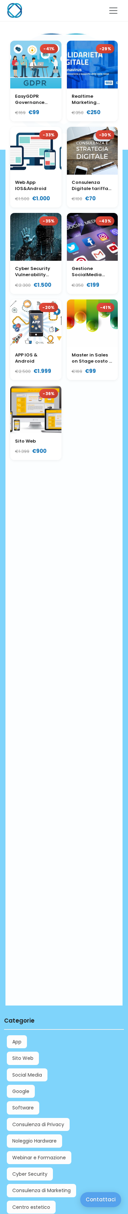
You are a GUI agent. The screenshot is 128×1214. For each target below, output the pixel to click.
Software (23, 1107)
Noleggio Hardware (34, 1140)
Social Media (27, 1074)
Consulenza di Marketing (41, 1190)
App (17, 1041)
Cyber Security (29, 1174)
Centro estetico (31, 1207)
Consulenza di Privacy (38, 1124)
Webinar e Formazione (39, 1157)
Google (20, 1091)
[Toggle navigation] (113, 10)
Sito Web (22, 1058)
